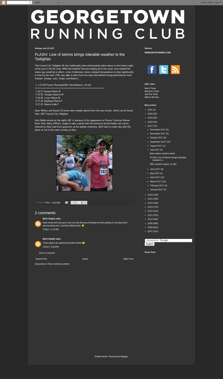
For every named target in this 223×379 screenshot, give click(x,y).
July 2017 (155, 150)
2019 (150, 118)
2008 (150, 227)
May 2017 (155, 173)
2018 (150, 122)
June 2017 (155, 169)
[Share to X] (79, 202)
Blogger (124, 356)
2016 (150, 195)
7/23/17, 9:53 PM (51, 247)
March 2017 (156, 181)
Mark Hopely (49, 218)
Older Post (128, 259)
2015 (150, 199)
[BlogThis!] (75, 202)
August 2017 (156, 146)
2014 (150, 203)
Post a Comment (47, 253)
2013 (150, 207)
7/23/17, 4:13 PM (51, 229)
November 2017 (158, 133)
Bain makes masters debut (162, 153)
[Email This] (72, 202)
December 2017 (158, 129)
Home (85, 259)
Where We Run (152, 97)
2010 (150, 219)
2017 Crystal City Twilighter (54, 114)
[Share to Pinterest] (85, 202)
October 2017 (157, 137)
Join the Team (151, 94)
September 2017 (158, 142)
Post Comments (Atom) (59, 264)
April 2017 (155, 177)
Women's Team (152, 91)
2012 (150, 211)
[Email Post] (66, 202)
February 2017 (157, 185)
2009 (150, 223)
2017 (150, 126)
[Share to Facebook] (82, 202)
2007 (150, 231)
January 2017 (157, 189)
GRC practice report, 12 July (163, 164)
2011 (150, 215)
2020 (150, 114)
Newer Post (41, 259)
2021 (150, 110)
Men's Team (150, 88)
